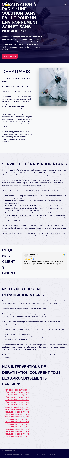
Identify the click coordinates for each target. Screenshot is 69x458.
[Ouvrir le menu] (65, 4)
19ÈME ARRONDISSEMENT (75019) (17, 434)
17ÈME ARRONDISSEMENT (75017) (17, 429)
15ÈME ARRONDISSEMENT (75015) (17, 424)
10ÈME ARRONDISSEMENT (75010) (17, 412)
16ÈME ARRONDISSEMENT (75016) (17, 427)
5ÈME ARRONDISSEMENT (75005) (17, 400)
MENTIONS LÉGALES (48, 455)
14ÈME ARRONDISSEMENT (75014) (17, 422)
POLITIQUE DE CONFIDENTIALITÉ (12, 455)
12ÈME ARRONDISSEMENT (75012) (17, 417)
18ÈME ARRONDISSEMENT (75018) (17, 431)
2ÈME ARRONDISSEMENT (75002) (17, 392)
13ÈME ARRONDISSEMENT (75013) (17, 419)
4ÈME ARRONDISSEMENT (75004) (17, 397)
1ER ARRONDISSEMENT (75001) (16, 390)
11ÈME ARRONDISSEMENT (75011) (17, 414)
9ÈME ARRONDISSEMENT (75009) (17, 410)
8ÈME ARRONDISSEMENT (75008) (17, 407)
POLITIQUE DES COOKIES (32, 455)
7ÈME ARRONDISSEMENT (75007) (17, 405)
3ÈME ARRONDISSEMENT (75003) (17, 395)
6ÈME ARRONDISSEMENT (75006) (17, 402)
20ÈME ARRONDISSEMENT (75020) (17, 436)
